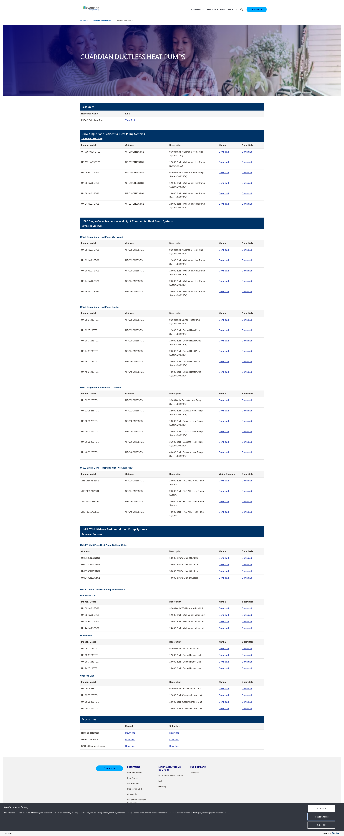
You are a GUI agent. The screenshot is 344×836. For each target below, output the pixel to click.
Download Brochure (92, 138)
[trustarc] (336, 833)
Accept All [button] (321, 808)
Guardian (84, 20)
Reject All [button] (321, 825)
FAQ (160, 781)
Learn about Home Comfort (170, 775)
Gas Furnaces (133, 783)
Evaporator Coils (134, 788)
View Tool (130, 120)
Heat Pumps (132, 778)
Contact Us (256, 9)
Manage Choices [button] (321, 816)
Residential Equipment (102, 20)
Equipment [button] (196, 9)
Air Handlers (133, 794)
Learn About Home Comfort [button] (220, 9)
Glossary (162, 786)
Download (224, 152)
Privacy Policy (9, 833)
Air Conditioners (134, 772)
